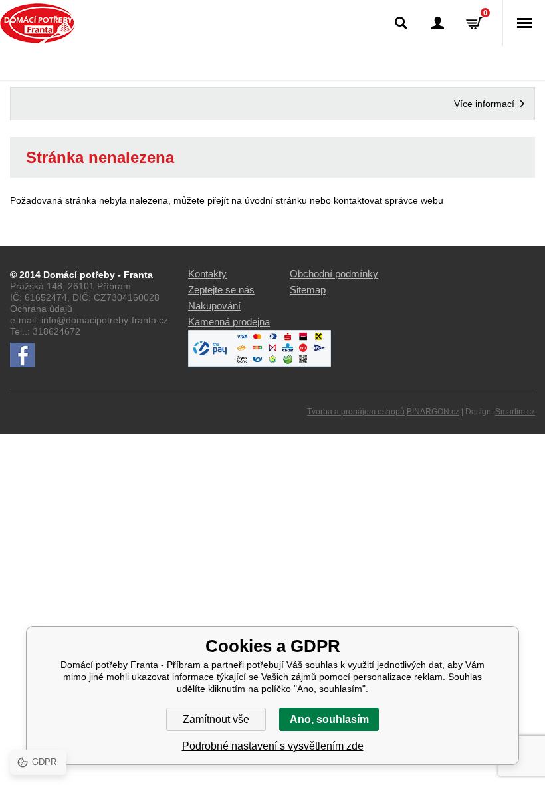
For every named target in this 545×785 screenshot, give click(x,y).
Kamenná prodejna (229, 321)
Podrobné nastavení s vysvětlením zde (273, 746)
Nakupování (214, 305)
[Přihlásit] (437, 23)
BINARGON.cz (433, 411)
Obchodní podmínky (334, 273)
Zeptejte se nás (221, 289)
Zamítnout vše (216, 719)
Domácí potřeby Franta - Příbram (37, 23)
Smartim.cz (515, 411)
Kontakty (207, 273)
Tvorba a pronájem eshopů (356, 411)
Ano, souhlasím (329, 719)
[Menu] (523, 23)
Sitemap (308, 289)
